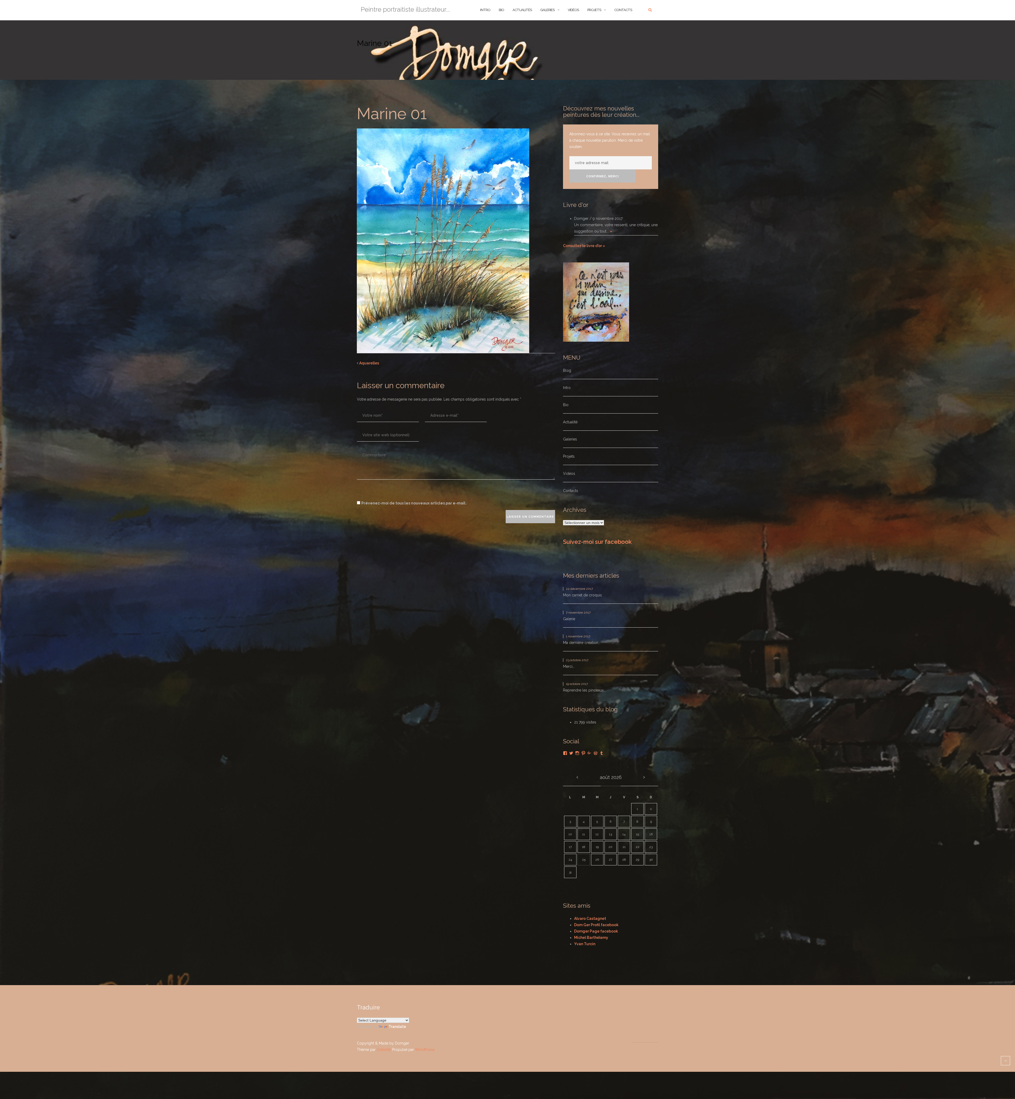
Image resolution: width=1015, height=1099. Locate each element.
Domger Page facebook (596, 931)
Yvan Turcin (584, 944)
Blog (567, 370)
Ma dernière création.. (581, 643)
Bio (566, 405)
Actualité (570, 422)
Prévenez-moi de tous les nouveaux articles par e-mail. (414, 503)
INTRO (485, 10)
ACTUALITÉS (522, 10)
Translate (397, 1026)
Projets (594, 10)
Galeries (547, 10)
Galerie (569, 619)
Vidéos (573, 10)
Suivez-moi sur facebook (597, 541)
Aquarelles (369, 363)
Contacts (623, 10)
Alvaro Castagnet (590, 918)
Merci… (568, 666)
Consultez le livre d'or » (584, 246)
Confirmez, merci (602, 176)
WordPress (425, 1049)
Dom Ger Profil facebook (596, 925)
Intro (567, 388)
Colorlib (384, 1049)
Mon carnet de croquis (582, 595)
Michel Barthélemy (591, 937)
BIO (501, 10)
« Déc (577, 777)
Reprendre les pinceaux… (584, 690)
